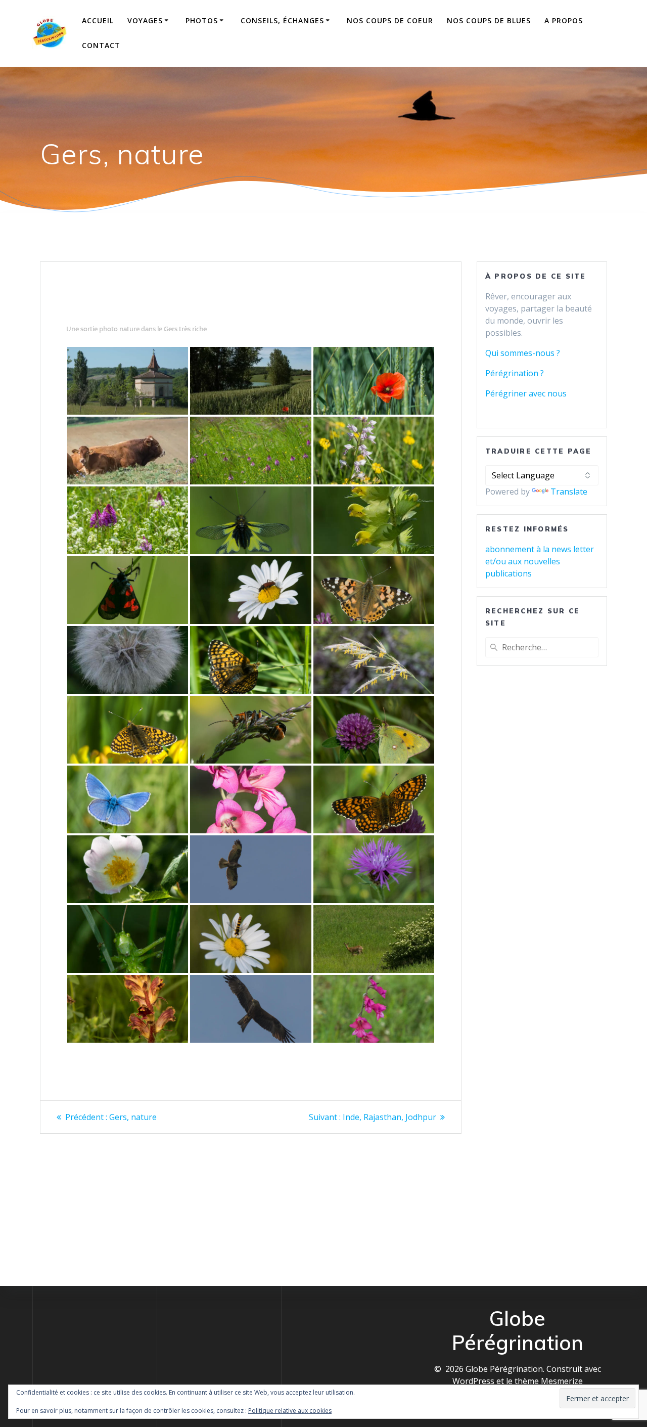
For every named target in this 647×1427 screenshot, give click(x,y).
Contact (101, 45)
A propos (563, 20)
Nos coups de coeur (390, 20)
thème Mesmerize (549, 1381)
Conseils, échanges (282, 20)
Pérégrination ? (514, 373)
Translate (568, 491)
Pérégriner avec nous (526, 393)
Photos (202, 20)
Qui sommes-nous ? (522, 353)
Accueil (98, 20)
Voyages (145, 20)
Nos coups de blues (489, 20)
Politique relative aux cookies (290, 1410)
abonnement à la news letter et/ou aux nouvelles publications (539, 561)
